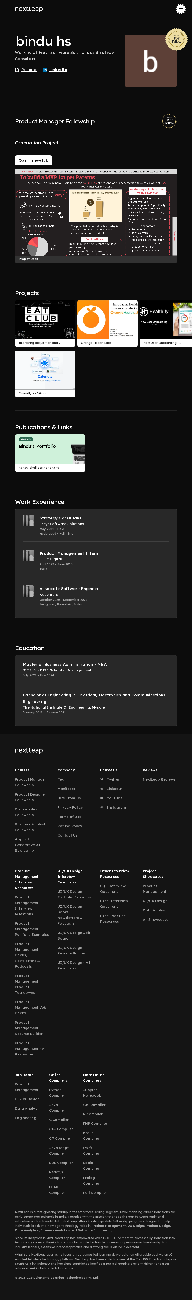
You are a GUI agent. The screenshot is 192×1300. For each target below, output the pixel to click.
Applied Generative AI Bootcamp (27, 845)
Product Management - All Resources (31, 1048)
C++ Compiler (61, 1129)
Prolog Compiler (91, 1180)
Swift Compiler (91, 1150)
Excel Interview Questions (114, 904)
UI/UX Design (155, 901)
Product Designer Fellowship (30, 797)
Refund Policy (70, 826)
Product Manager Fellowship (54, 121)
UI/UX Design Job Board (74, 935)
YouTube (114, 798)
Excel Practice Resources (113, 919)
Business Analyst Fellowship (30, 827)
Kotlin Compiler (91, 1136)
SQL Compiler (61, 1162)
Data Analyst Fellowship (27, 812)
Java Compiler (57, 1107)
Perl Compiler (95, 1192)
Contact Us (68, 835)
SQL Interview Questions (113, 889)
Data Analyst (154, 910)
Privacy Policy (70, 807)
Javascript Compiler (59, 1150)
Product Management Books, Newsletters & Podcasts (27, 955)
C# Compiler (60, 1138)
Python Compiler (57, 1093)
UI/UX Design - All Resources (74, 965)
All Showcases (156, 919)
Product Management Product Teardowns (27, 984)
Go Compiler (94, 1104)
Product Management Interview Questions (27, 905)
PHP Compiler (95, 1123)
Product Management (154, 889)
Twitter (112, 779)
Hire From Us (69, 798)
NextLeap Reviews (159, 779)
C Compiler (59, 1119)
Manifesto (66, 788)
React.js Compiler (57, 1175)
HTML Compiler (57, 1190)
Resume (29, 69)
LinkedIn (114, 788)
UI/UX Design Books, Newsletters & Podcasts (70, 914)
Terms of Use (69, 816)
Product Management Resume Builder (29, 1028)
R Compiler (93, 1114)
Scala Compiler (91, 1165)
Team (63, 779)
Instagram (116, 807)
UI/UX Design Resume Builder (71, 950)
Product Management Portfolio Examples (32, 929)
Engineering (25, 1118)
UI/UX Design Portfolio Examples (75, 894)
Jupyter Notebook (92, 1093)
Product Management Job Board (31, 1007)
